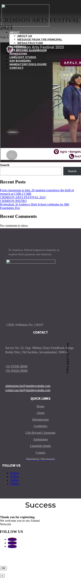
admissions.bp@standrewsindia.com (27, 385)
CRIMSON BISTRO (13, 201)
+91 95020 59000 (16, 370)
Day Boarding (20, 60)
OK (3, 568)
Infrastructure (30, 42)
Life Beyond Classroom (28, 50)
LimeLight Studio (22, 57)
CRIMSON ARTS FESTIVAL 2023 (23, 197)
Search (4, 165)
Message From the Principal (39, 39)
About (14, 32)
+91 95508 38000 (16, 366)
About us (24, 35)
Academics (17, 46)
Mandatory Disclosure (28, 64)
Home (40, 406)
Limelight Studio (40, 446)
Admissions (18, 53)
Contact (16, 67)
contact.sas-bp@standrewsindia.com (27, 390)
